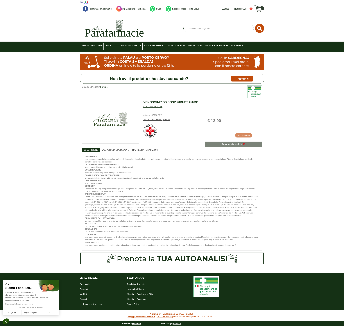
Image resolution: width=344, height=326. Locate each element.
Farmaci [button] (108, 45)
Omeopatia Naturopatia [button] (216, 45)
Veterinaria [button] (237, 45)
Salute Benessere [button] (176, 45)
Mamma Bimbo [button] (195, 45)
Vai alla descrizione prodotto (156, 119)
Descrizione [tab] (90, 150)
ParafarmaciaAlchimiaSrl (100, 9)
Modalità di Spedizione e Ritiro (140, 294)
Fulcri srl (177, 323)
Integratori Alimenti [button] (154, 45)
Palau (158, 9)
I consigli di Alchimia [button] (91, 45)
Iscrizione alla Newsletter (91, 304)
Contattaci (242, 79)
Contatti (83, 299)
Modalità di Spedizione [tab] (115, 150)
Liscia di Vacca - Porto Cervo (185, 9)
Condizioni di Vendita (136, 284)
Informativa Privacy (135, 289)
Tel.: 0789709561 (164, 317)
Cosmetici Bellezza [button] (131, 45)
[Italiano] (86, 1)
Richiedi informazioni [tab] (145, 150)
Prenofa (137, 323)
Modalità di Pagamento (137, 299)
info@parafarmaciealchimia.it (141, 317)
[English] (82, 1)
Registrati (240, 9)
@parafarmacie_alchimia (133, 9)
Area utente (85, 284)
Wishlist (251, 9)
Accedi (226, 9)
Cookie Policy (133, 304)
